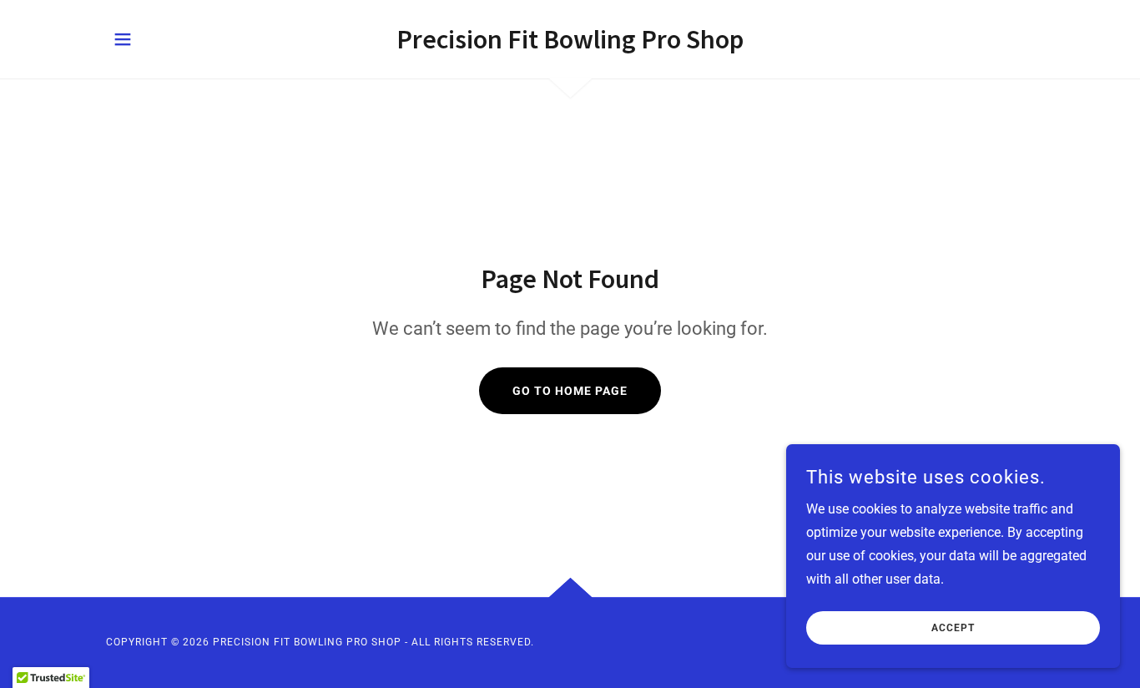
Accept (953, 628)
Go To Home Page (570, 390)
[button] (122, 39)
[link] (570, 44)
